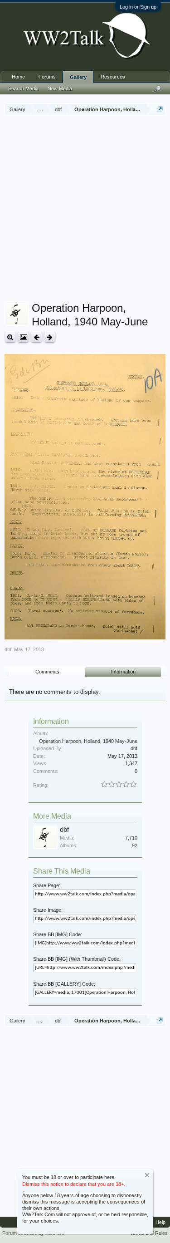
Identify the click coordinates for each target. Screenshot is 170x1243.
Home (18, 76)
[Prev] (36, 337)
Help (160, 1222)
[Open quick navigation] (160, 109)
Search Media (23, 88)
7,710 (131, 837)
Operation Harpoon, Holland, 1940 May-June (88, 741)
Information (123, 671)
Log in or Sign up (138, 7)
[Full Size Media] (10, 337)
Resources (113, 76)
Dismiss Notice (147, 1175)
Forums (47, 76)
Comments (47, 671)
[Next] (49, 337)
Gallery (78, 77)
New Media (60, 88)
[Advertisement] (85, 209)
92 (134, 845)
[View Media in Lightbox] (23, 337)
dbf (8, 649)
